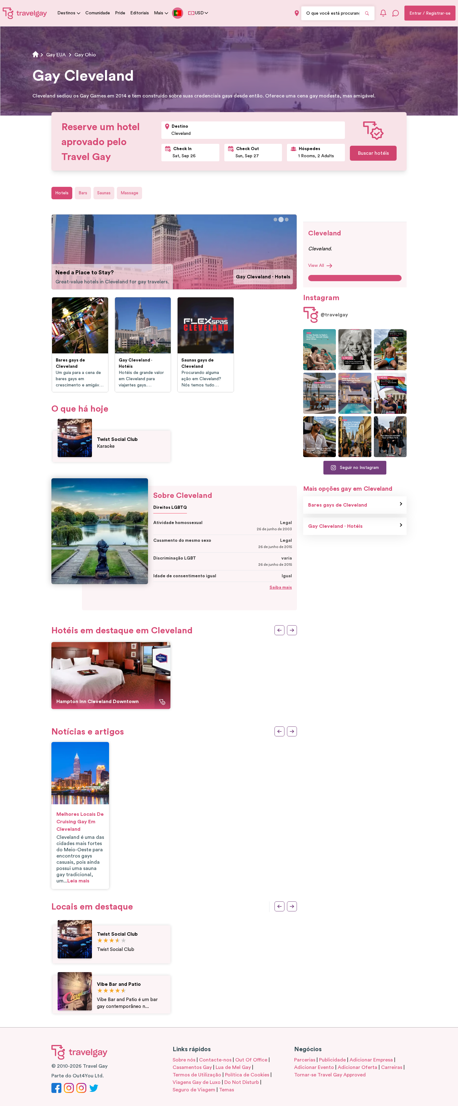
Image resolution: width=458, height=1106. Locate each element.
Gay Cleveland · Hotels (263, 276)
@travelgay (334, 314)
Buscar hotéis (373, 153)
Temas (226, 1089)
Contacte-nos (215, 1059)
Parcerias (304, 1059)
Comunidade (97, 13)
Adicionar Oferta (357, 1067)
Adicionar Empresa (371, 1059)
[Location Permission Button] (297, 13)
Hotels (62, 193)
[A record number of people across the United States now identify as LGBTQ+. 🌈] (390, 393)
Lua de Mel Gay (233, 1067)
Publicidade (332, 1059)
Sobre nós (184, 1059)
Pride (120, 13)
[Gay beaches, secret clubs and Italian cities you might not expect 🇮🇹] (319, 349)
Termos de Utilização (197, 1074)
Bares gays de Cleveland (337, 505)
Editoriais (139, 13)
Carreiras (391, 1067)
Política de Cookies (247, 1074)
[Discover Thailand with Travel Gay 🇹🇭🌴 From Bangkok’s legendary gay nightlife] (390, 349)
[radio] (100, 941)
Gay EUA (56, 54)
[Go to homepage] (24, 13)
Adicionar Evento (314, 1067)
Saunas (104, 193)
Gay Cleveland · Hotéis (335, 526)
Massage (129, 193)
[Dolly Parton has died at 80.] (354, 349)
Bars (83, 193)
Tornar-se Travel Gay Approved (330, 1074)
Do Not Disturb (241, 1082)
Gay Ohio (85, 54)
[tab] (275, 219)
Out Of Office (251, 1059)
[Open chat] (395, 13)
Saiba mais (281, 587)
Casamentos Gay (192, 1067)
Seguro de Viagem (194, 1089)
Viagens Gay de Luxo (197, 1082)
